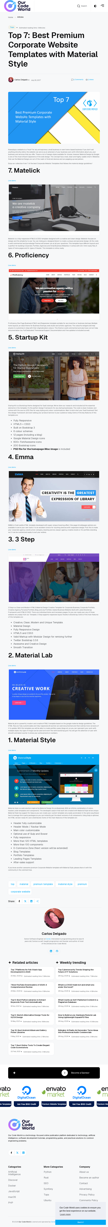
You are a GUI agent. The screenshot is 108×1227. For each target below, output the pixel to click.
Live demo (12, 181)
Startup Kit (31, 337)
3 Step (25, 539)
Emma (24, 457)
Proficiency (32, 255)
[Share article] (37, 901)
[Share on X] (25, 901)
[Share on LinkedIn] (31, 901)
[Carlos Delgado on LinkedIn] (51, 951)
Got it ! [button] (81, 1222)
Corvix (48, 939)
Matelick (27, 170)
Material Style (35, 740)
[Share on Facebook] (19, 901)
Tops (12, 27)
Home (10, 17)
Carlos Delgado (54, 934)
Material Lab (34, 655)
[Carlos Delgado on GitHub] (57, 951)
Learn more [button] (65, 1214)
